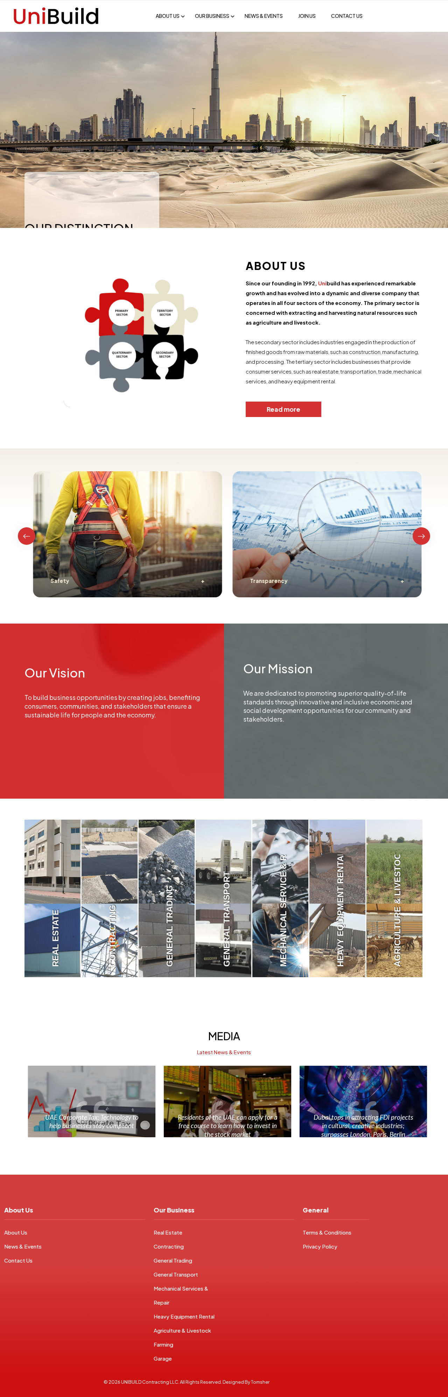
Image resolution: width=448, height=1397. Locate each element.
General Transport (176, 1274)
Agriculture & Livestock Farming (182, 1337)
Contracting (169, 1246)
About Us (15, 1232)
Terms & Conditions (327, 1232)
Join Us (307, 16)
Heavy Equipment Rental (184, 1316)
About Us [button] (168, 16)
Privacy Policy (320, 1246)
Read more (283, 409)
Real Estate (168, 1232)
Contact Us (347, 16)
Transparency (265, 581)
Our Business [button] (212, 16)
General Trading (173, 1260)
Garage (163, 1358)
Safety (56, 581)
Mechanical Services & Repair (181, 1295)
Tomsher (260, 1382)
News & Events (264, 16)
